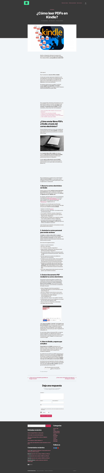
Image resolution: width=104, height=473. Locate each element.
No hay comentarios (60, 20)
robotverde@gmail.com (51, 198)
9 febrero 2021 (52, 20)
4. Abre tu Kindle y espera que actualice (48, 116)
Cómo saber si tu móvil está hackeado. (35, 435)
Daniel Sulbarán (45, 20)
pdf (46, 371)
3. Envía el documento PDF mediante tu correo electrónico (52, 115)
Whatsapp (55, 441)
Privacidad (55, 435)
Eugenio (29, 450)
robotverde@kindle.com (54, 199)
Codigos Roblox (56, 431)
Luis (28, 455)
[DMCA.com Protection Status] (39, 464)
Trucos (54, 438)
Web (41, 404)
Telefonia (55, 436)
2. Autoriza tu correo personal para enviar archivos (50, 114)
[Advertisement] (52, 65)
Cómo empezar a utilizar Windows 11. (35, 440)
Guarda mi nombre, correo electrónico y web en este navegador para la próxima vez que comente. (52, 409)
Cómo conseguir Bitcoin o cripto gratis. (36, 432)
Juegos (54, 434)
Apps (54, 429)
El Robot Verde (33, 470)
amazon (42, 371)
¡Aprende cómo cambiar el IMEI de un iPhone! (40, 453)
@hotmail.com (43, 201)
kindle (45, 371)
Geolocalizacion (56, 432)
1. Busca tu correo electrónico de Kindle (48, 113)
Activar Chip (55, 428)
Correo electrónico (55, 400)
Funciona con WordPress (49, 470)
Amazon (52, 209)
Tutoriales (52, 9)
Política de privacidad (40, 470)
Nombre (41, 400)
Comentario (42, 392)
